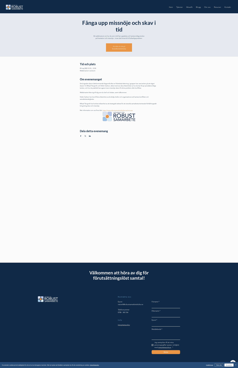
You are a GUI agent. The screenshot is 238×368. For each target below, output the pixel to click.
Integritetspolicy (94, 365)
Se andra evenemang (119, 48)
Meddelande (157, 329)
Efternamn (156, 311)
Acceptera (229, 365)
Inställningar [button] (209, 365)
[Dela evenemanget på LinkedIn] (90, 136)
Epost (154, 320)
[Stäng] (236, 365)
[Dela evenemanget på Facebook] (81, 136)
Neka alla (219, 365)
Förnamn (155, 302)
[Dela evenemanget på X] (85, 136)
